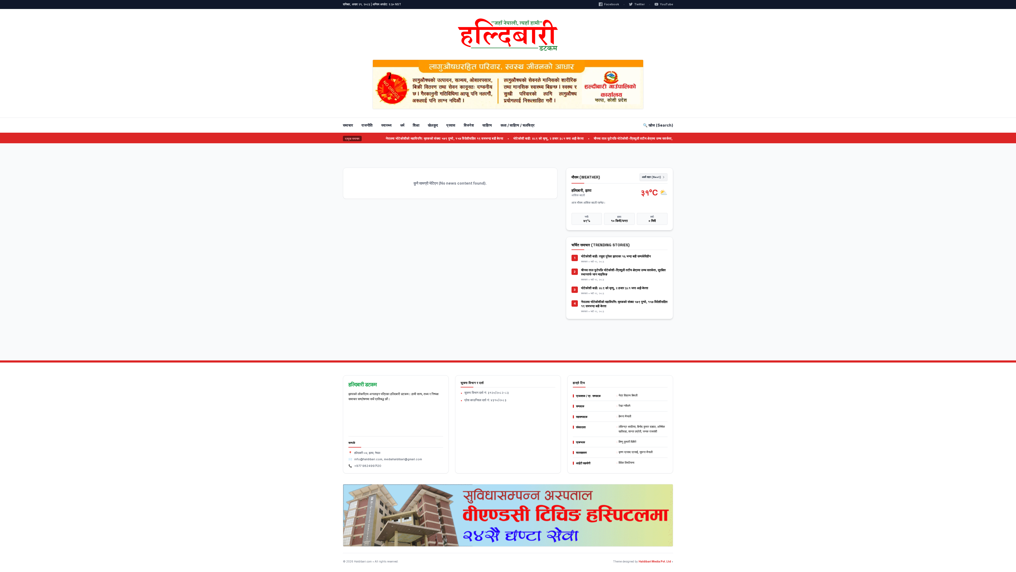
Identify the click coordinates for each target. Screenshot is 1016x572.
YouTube (666, 4)
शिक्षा (416, 125)
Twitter (639, 4)
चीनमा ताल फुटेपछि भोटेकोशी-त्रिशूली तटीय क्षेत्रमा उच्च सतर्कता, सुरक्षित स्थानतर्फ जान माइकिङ (636, 138)
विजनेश (469, 125)
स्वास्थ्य (386, 125)
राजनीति (367, 125)
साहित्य (487, 125)
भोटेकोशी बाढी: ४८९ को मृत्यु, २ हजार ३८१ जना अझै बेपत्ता (533, 138)
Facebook (611, 4)
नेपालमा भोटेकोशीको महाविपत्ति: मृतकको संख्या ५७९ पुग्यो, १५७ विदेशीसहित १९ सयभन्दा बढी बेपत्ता (429, 138)
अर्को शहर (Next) (651, 177)
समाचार (348, 125)
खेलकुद (433, 125)
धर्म (402, 125)
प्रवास (450, 125)
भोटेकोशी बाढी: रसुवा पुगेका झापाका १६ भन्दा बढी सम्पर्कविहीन (616, 256)
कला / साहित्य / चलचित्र (518, 125)
